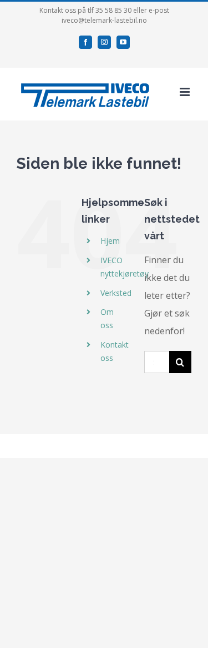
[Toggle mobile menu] (185, 92)
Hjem (110, 240)
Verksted (115, 293)
